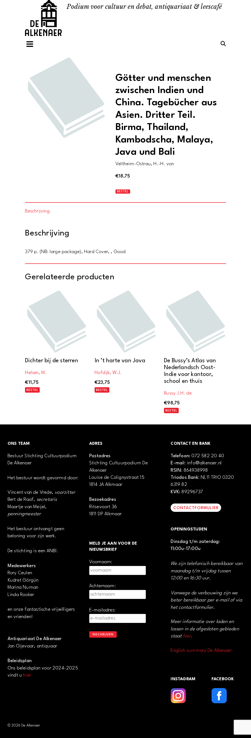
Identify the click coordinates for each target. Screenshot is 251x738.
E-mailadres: (102, 610)
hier (27, 675)
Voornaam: (101, 562)
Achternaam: (102, 586)
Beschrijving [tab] (37, 211)
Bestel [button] (32, 390)
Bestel (123, 191)
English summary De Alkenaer (201, 650)
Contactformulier (196, 508)
